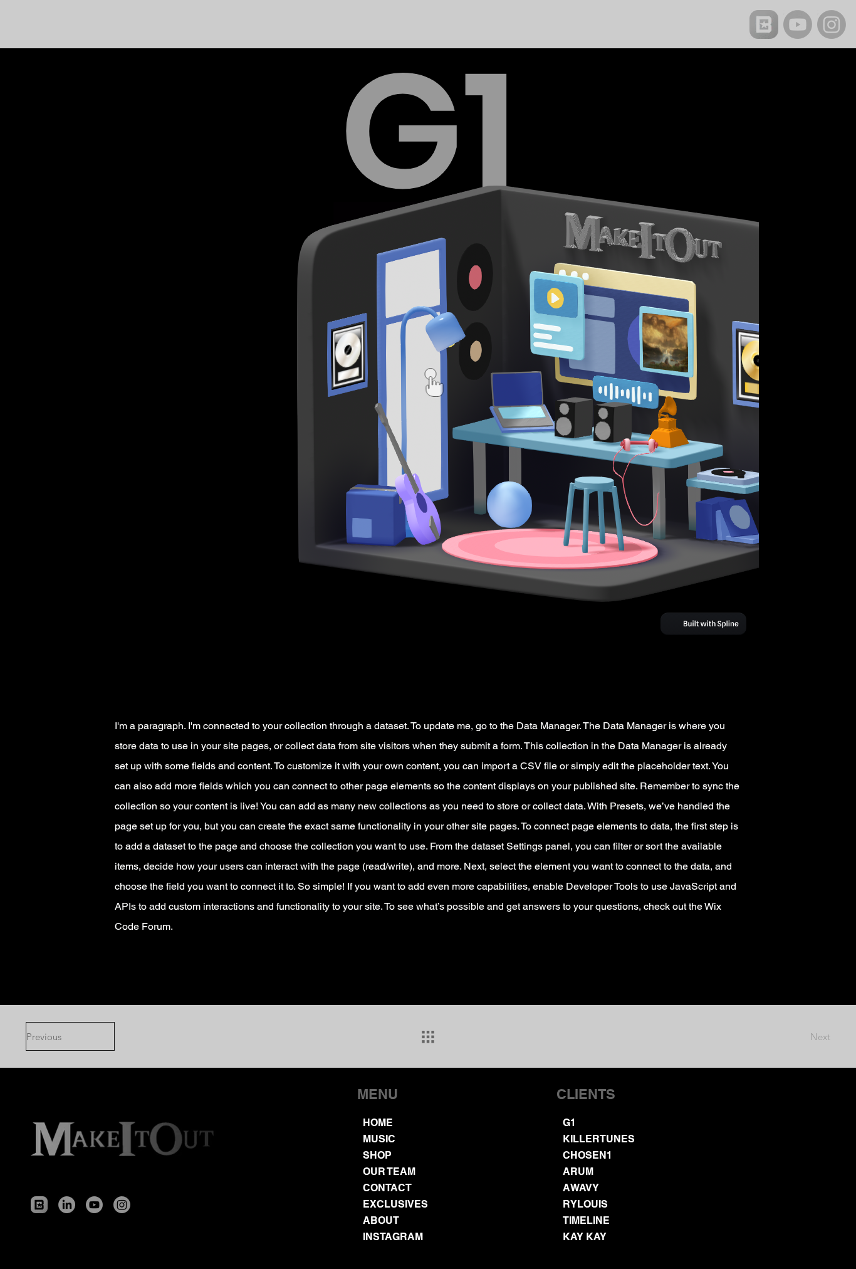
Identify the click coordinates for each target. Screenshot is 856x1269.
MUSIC (379, 1139)
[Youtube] (797, 24)
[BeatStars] (763, 24)
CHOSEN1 (587, 1155)
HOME (378, 1123)
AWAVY (581, 1188)
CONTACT (387, 1188)
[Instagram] (831, 24)
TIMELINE (586, 1220)
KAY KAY (585, 1237)
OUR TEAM (389, 1171)
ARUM (578, 1171)
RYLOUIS (585, 1204)
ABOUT (381, 1220)
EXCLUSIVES (395, 1204)
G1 (569, 1123)
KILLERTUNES (599, 1139)
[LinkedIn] (66, 1204)
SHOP (377, 1155)
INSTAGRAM (393, 1237)
